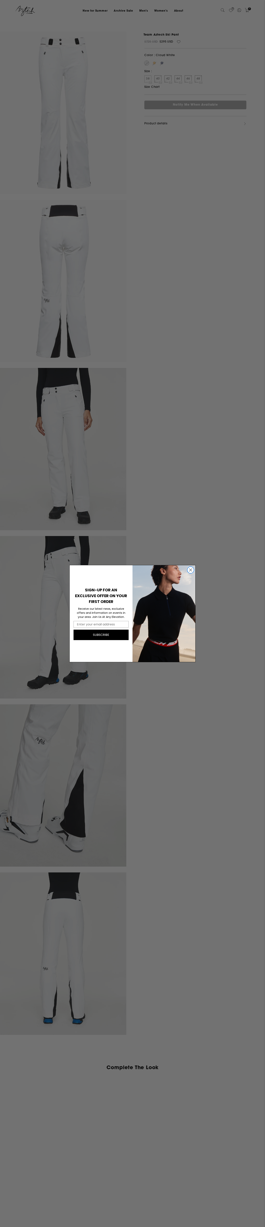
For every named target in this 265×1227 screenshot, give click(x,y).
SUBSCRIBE (101, 635)
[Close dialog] (190, 570)
